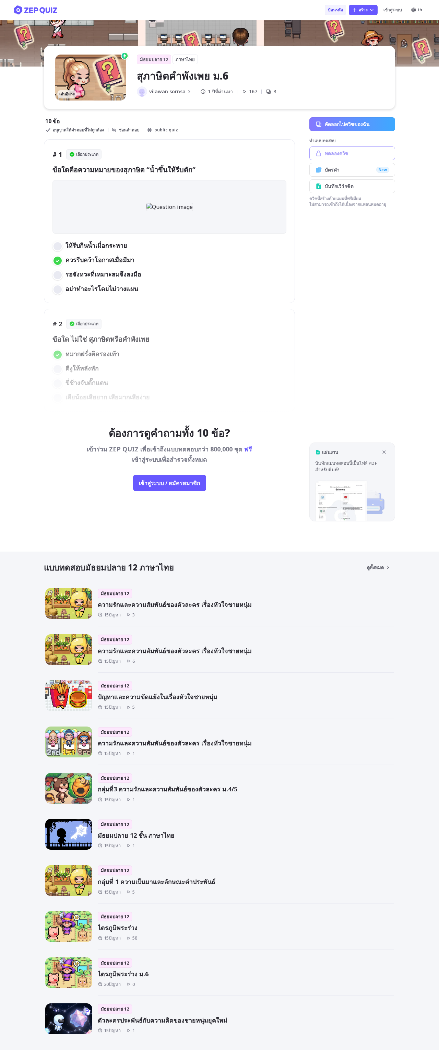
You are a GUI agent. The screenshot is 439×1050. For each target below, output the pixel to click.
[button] (352, 482)
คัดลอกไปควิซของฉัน (347, 124)
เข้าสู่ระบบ (392, 10)
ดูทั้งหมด (375, 567)
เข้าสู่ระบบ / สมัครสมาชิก (169, 483)
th (420, 10)
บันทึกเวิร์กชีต (339, 186)
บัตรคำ (356, 169)
